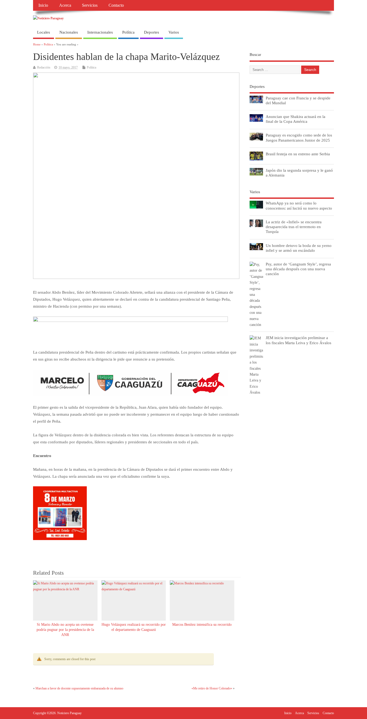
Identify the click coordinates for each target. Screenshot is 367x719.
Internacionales (100, 32)
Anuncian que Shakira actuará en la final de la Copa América (295, 119)
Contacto (116, 5)
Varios (173, 32)
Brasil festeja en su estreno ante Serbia (298, 154)
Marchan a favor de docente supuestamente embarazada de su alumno (79, 688)
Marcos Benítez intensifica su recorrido (202, 625)
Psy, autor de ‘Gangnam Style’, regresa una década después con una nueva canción (298, 269)
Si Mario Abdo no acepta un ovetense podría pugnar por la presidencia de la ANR (65, 630)
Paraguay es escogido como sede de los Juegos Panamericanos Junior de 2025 (299, 137)
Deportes (151, 32)
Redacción (43, 67)
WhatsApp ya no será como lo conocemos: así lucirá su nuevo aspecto (299, 205)
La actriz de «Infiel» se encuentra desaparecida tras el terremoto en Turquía (294, 227)
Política (128, 32)
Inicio (43, 5)
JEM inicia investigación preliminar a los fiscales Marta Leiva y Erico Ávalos (298, 340)
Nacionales (68, 32)
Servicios (90, 5)
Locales (43, 32)
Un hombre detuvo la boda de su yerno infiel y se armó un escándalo (299, 248)
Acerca (65, 5)
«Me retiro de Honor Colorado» (212, 688)
